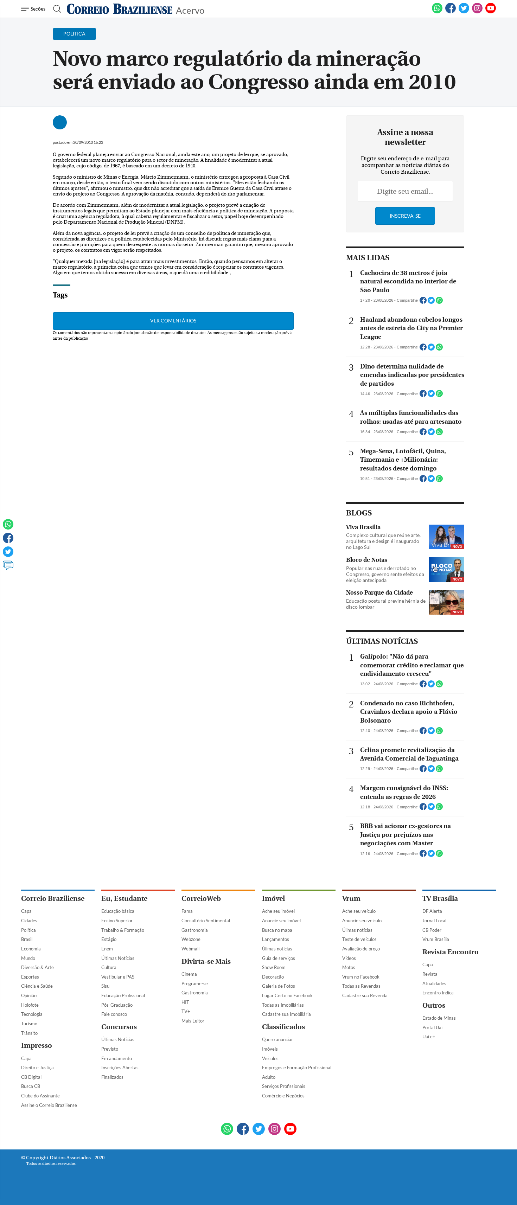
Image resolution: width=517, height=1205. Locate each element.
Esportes (30, 977)
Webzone (190, 939)
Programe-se (194, 983)
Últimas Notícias (117, 958)
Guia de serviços (278, 958)
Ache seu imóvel (278, 911)
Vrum (351, 899)
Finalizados (112, 1077)
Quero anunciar (277, 1039)
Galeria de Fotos (278, 986)
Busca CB (30, 1086)
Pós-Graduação (117, 1005)
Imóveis (270, 1049)
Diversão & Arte (37, 967)
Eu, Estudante (124, 899)
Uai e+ (428, 1036)
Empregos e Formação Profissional (296, 1067)
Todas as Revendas (361, 986)
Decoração (273, 977)
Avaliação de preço (361, 948)
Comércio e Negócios (283, 1095)
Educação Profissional (123, 995)
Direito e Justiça (37, 1067)
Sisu (105, 986)
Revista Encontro (450, 952)
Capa (26, 911)
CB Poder (431, 930)
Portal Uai (432, 1027)
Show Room (274, 967)
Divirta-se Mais (206, 961)
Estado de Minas (439, 1018)
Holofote (30, 1005)
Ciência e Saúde (37, 986)
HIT (185, 1002)
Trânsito (29, 1033)
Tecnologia (32, 1014)
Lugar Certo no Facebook (287, 995)
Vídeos (349, 958)
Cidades (29, 920)
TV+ (185, 1011)
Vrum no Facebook (360, 977)
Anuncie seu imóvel (281, 920)
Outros (433, 1005)
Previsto (109, 1049)
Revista (430, 974)
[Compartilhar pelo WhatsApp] (439, 302)
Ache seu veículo (359, 911)
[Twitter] (8, 555)
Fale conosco (114, 1014)
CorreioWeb (201, 899)
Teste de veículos (359, 939)
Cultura (108, 967)
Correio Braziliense (52, 899)
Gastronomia (194, 930)
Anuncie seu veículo (362, 920)
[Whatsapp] (8, 527)
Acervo (190, 10)
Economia (31, 948)
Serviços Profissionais (283, 1086)
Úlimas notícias (277, 948)
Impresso (36, 1045)
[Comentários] (8, 568)
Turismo (29, 1023)
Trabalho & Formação (122, 930)
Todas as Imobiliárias (283, 1005)
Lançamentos (275, 939)
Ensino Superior (117, 920)
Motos (348, 967)
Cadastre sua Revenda (365, 995)
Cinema (189, 974)
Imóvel (273, 899)
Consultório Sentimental (205, 920)
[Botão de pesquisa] (55, 8)
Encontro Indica (438, 992)
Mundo (28, 958)
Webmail (190, 948)
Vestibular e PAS (117, 977)
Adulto (268, 1077)
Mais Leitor (192, 1021)
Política (28, 930)
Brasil (26, 939)
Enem (107, 948)
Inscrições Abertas (120, 1067)
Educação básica (117, 911)
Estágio (108, 939)
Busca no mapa (277, 930)
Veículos (270, 1058)
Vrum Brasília (435, 939)
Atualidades (434, 983)
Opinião (29, 995)
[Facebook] (450, 12)
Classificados (283, 1027)
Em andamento (116, 1058)
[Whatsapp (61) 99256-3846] (437, 12)
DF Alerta (432, 911)
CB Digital (31, 1077)
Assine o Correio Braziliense (49, 1105)
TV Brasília (440, 899)
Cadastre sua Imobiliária (286, 1014)
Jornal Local (434, 920)
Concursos (119, 1027)
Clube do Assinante (40, 1095)
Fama (187, 911)
